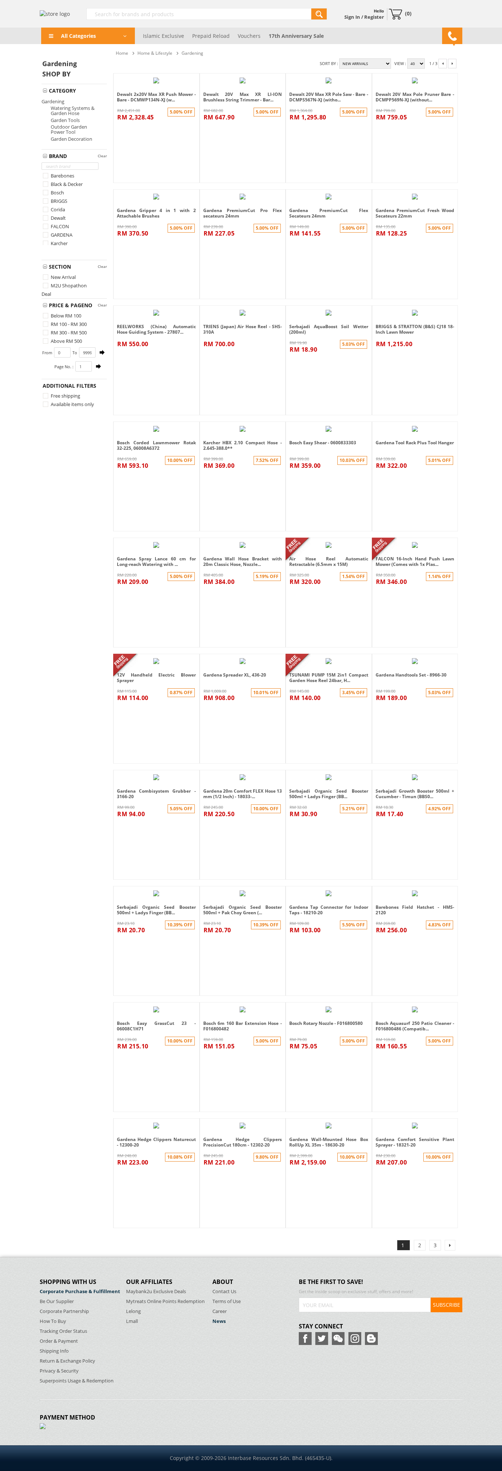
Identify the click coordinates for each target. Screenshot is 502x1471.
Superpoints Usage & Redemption (77, 1381)
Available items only (72, 404)
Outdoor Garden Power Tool (69, 129)
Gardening (53, 101)
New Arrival (63, 277)
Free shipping (65, 395)
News (219, 1321)
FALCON (59, 226)
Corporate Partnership (64, 1311)
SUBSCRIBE (446, 1304)
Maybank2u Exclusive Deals (156, 1291)
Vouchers (249, 35)
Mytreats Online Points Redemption (165, 1301)
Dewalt (58, 218)
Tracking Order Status (63, 1331)
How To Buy (53, 1321)
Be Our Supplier (57, 1301)
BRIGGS (58, 201)
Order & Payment (59, 1341)
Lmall (132, 1321)
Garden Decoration (71, 138)
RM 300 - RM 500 (68, 332)
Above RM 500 (66, 341)
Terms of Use (226, 1301)
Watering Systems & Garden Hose (72, 110)
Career (219, 1311)
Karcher (59, 243)
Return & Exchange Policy (67, 1361)
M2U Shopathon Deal (64, 289)
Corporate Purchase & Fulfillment (80, 1291)
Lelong (133, 1311)
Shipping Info (54, 1351)
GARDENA (61, 235)
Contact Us (224, 1291)
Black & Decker (66, 184)
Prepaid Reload (211, 35)
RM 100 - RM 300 (68, 324)
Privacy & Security (59, 1371)
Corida (57, 209)
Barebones (62, 175)
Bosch (57, 192)
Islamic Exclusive (163, 35)
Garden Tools (65, 120)
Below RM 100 (65, 315)
